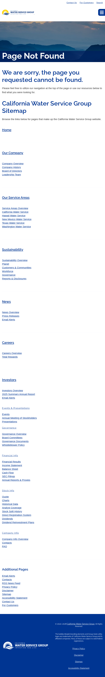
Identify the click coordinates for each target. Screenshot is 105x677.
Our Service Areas (16, 198)
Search (99, 3)
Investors (9, 380)
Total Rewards (10, 357)
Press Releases (10, 316)
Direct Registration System (16, 515)
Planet (5, 264)
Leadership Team (11, 174)
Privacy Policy (9, 587)
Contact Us (72, 3)
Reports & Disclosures (14, 278)
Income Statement (12, 465)
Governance (8, 275)
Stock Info (8, 490)
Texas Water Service (13, 223)
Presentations (9, 421)
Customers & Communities (16, 267)
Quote (5, 496)
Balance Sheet (10, 469)
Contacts (7, 542)
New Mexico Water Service (16, 219)
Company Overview (13, 163)
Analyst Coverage (11, 507)
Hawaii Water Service (13, 215)
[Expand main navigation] (101, 12)
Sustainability (12, 250)
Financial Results (11, 461)
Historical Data (10, 504)
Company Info (10, 533)
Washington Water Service (16, 226)
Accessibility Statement (14, 598)
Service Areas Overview (15, 208)
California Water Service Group (81, 624)
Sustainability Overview (14, 260)
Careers (8, 343)
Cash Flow (8, 472)
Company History (11, 167)
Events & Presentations (16, 408)
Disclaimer (8, 590)
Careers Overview (12, 353)
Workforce (7, 271)
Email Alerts (8, 319)
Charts (5, 500)
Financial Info (10, 455)
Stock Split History (12, 511)
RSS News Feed (11, 583)
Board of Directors (12, 171)
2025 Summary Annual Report (18, 394)
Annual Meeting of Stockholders (19, 418)
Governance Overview (14, 434)
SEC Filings (8, 476)
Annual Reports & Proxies (16, 480)
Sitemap (6, 594)
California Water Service (15, 212)
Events (6, 414)
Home (6, 130)
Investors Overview (12, 390)
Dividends (7, 518)
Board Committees (12, 437)
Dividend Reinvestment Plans (18, 522)
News (6, 302)
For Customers (87, 3)
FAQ (4, 546)
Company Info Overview (15, 539)
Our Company (12, 153)
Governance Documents (15, 441)
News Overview (10, 312)
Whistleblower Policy (13, 445)
